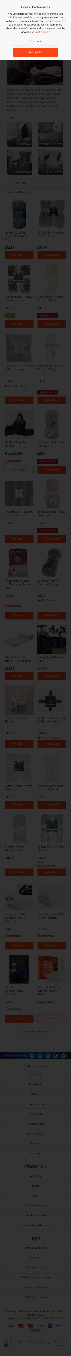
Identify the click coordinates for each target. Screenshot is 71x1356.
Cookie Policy (42, 32)
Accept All (35, 52)
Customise (35, 41)
